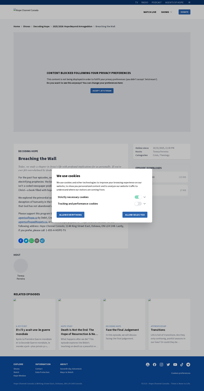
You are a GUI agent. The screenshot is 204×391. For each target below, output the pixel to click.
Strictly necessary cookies (73, 197)
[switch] (138, 197)
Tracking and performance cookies (78, 203)
